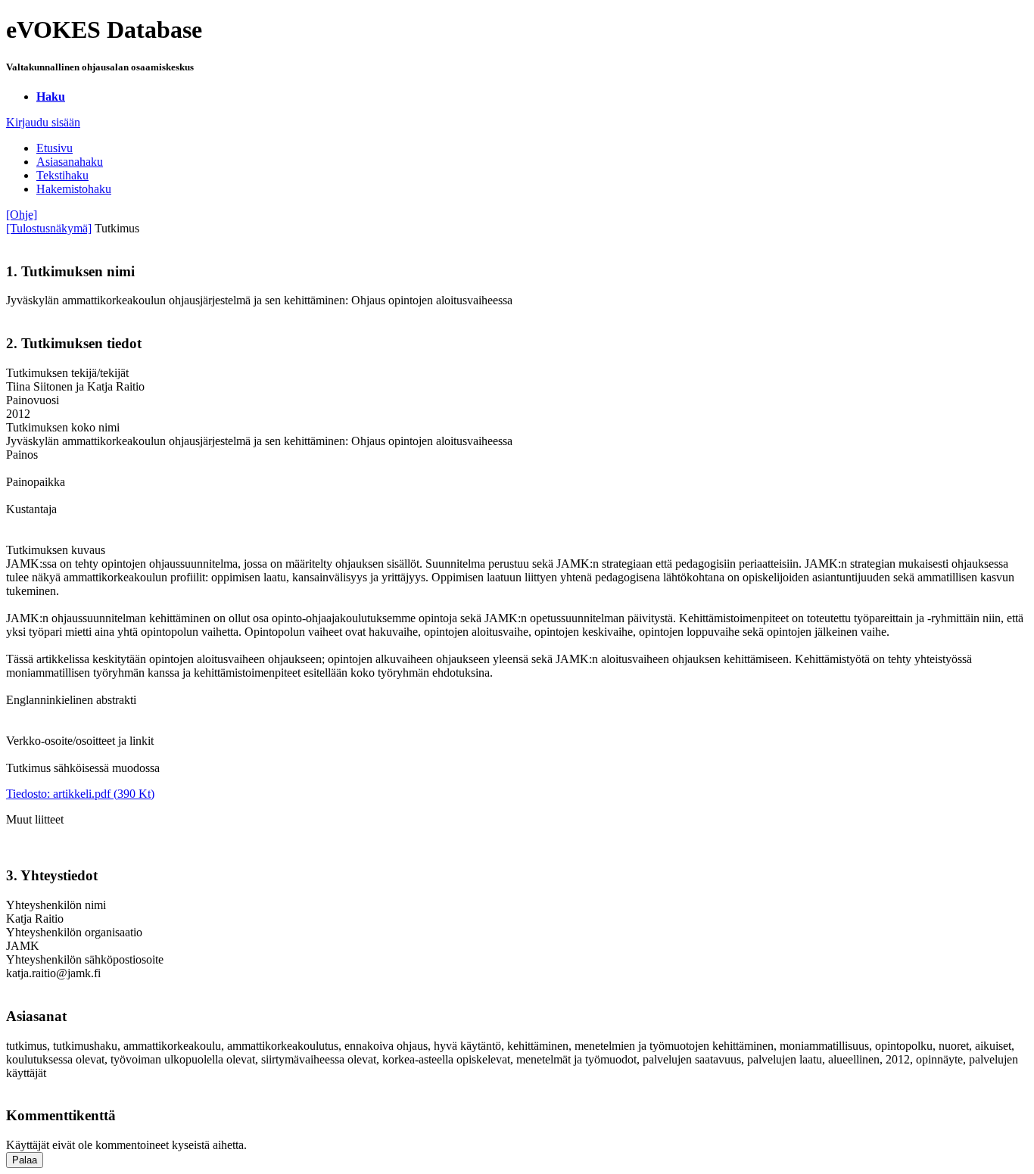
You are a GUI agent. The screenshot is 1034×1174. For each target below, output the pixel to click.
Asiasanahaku (69, 161)
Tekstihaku (62, 175)
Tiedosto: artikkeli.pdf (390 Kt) (80, 793)
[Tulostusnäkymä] (49, 228)
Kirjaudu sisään (43, 122)
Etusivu (54, 148)
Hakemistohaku (73, 188)
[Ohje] (21, 214)
